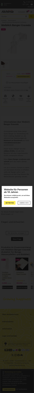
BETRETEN (10, 203)
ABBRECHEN (24, 203)
